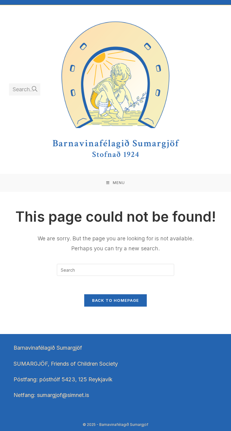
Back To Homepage (115, 300)
